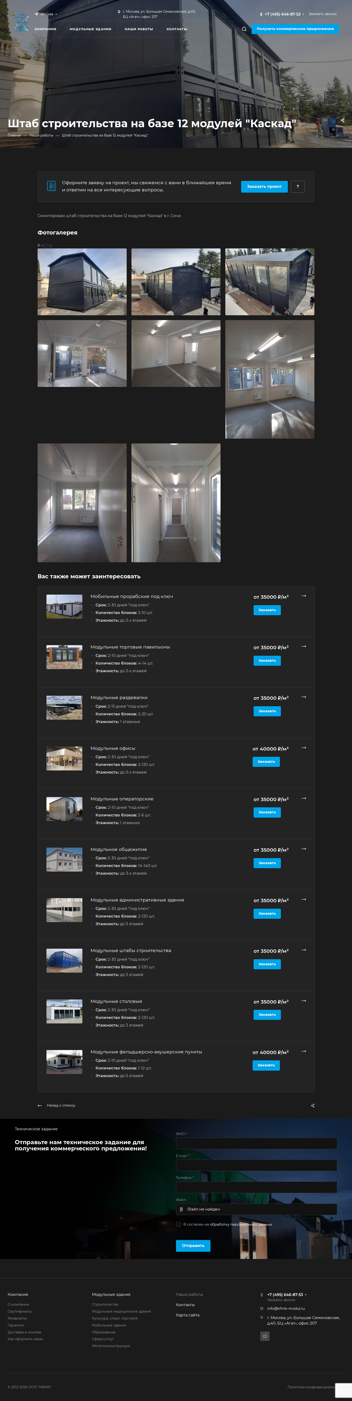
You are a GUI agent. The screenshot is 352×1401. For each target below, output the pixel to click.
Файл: (181, 1200)
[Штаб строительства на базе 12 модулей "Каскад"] (82, 281)
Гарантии (16, 1325)
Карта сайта (187, 1315)
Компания (18, 1294)
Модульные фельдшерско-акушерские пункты (146, 1052)
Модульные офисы (113, 748)
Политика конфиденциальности (316, 1387)
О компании (18, 1304)
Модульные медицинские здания (121, 1311)
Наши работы (189, 1294)
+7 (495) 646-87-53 (283, 14)
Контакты (185, 1305)
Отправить (193, 1245)
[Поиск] (244, 29)
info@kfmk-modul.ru (286, 1308)
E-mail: (183, 1156)
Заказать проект (264, 186)
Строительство (105, 1304)
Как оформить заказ (25, 1339)
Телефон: (185, 1178)
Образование (104, 1332)
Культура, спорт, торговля (114, 1318)
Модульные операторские (122, 799)
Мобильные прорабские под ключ (132, 596)
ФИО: (181, 1134)
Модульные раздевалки (119, 697)
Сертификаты (20, 1311)
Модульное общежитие (119, 849)
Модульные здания (111, 1294)
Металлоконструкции (111, 1346)
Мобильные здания (109, 1325)
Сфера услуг (103, 1339)
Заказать (267, 610)
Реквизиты (17, 1318)
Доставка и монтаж (24, 1332)
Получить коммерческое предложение (295, 29)
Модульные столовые (116, 1001)
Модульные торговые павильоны (130, 647)
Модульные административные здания (137, 900)
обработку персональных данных (241, 1224)
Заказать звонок (323, 14)
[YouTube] (265, 1336)
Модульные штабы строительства (131, 950)
